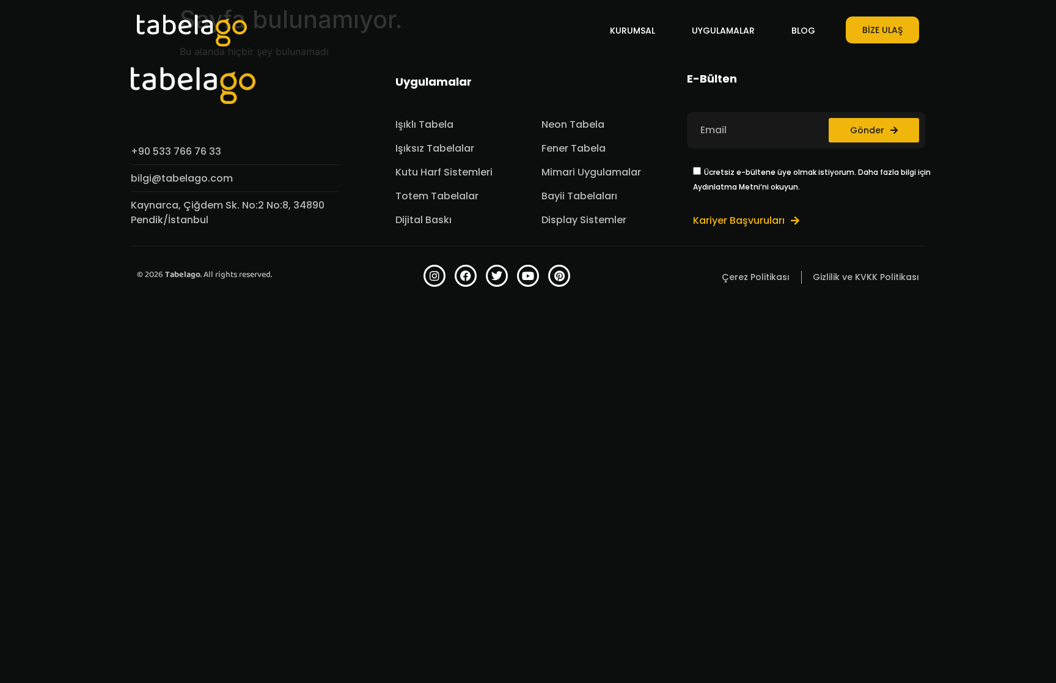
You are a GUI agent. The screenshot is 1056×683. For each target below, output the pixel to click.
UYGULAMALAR (723, 30)
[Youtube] (528, 276)
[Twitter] (497, 276)
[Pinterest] (559, 276)
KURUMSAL (632, 30)
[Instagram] (435, 276)
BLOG (803, 30)
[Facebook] (466, 276)
